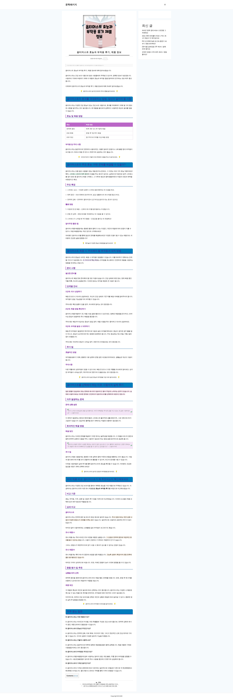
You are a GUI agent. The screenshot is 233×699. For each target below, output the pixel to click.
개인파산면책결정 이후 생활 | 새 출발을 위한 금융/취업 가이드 (100, 684)
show (75, 676)
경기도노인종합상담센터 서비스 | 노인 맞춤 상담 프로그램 (100, 686)
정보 (99, 682)
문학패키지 (71, 4)
